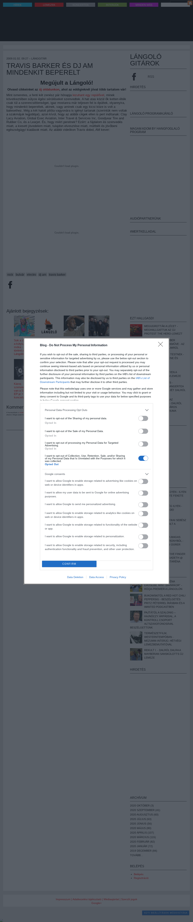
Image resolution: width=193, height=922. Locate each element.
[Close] (161, 345)
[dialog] (96, 461)
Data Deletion (75, 577)
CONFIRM (69, 563)
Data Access (96, 577)
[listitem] (96, 410)
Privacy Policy (118, 577)
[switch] (143, 418)
